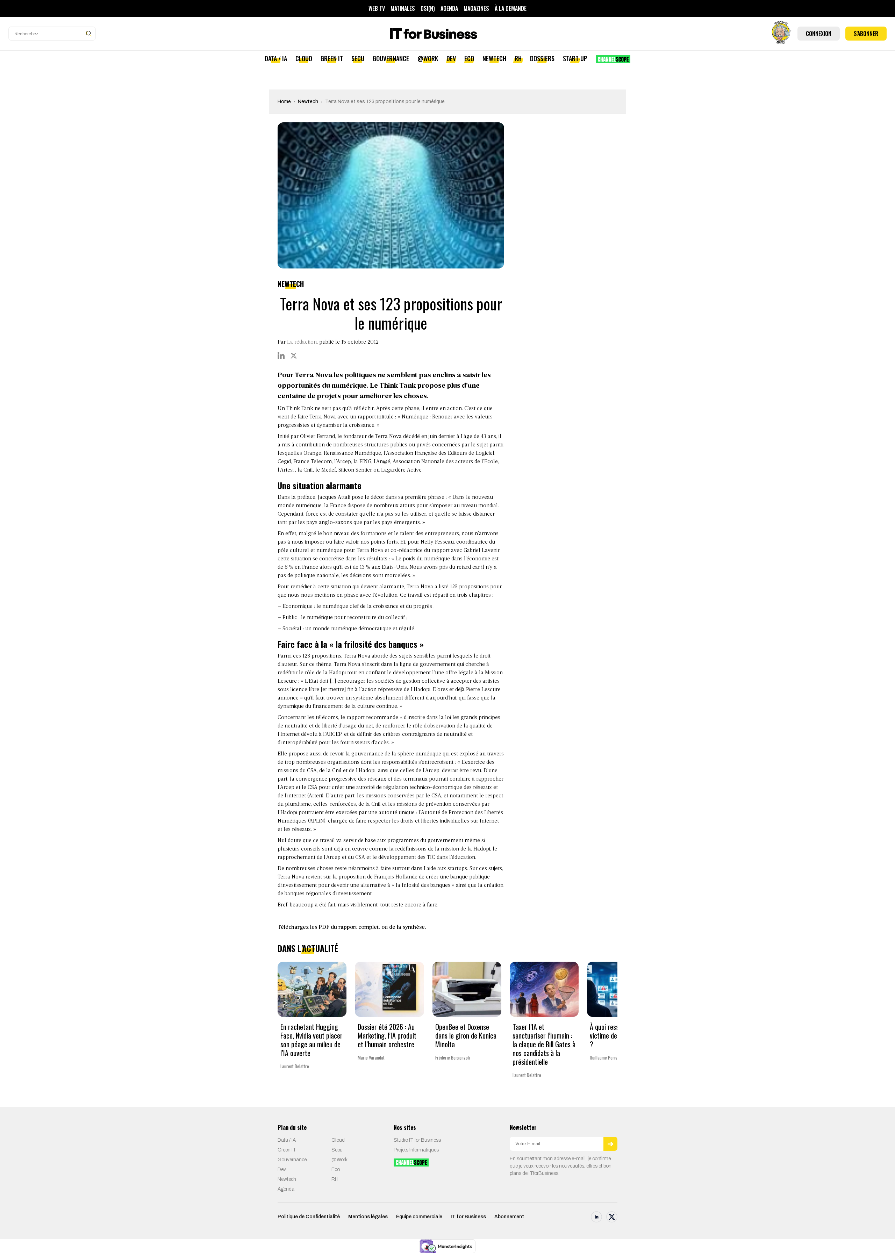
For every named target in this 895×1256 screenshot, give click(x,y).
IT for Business (468, 1216)
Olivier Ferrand (317, 436)
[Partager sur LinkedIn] (281, 355)
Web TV (376, 8)
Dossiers (542, 58)
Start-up (575, 58)
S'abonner (866, 33)
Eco (469, 58)
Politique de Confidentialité (309, 1216)
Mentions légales (368, 1216)
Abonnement (509, 1216)
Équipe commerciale (419, 1216)
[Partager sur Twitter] (293, 355)
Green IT (332, 58)
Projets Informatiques (416, 1150)
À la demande (511, 8)
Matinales (403, 8)
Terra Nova (322, 417)
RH (518, 58)
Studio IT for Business (417, 1140)
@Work (427, 58)
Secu (357, 58)
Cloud (303, 58)
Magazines (476, 8)
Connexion (818, 33)
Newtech (494, 58)
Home (284, 101)
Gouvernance (391, 58)
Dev (451, 58)
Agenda (449, 8)
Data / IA (276, 58)
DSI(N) (428, 8)
